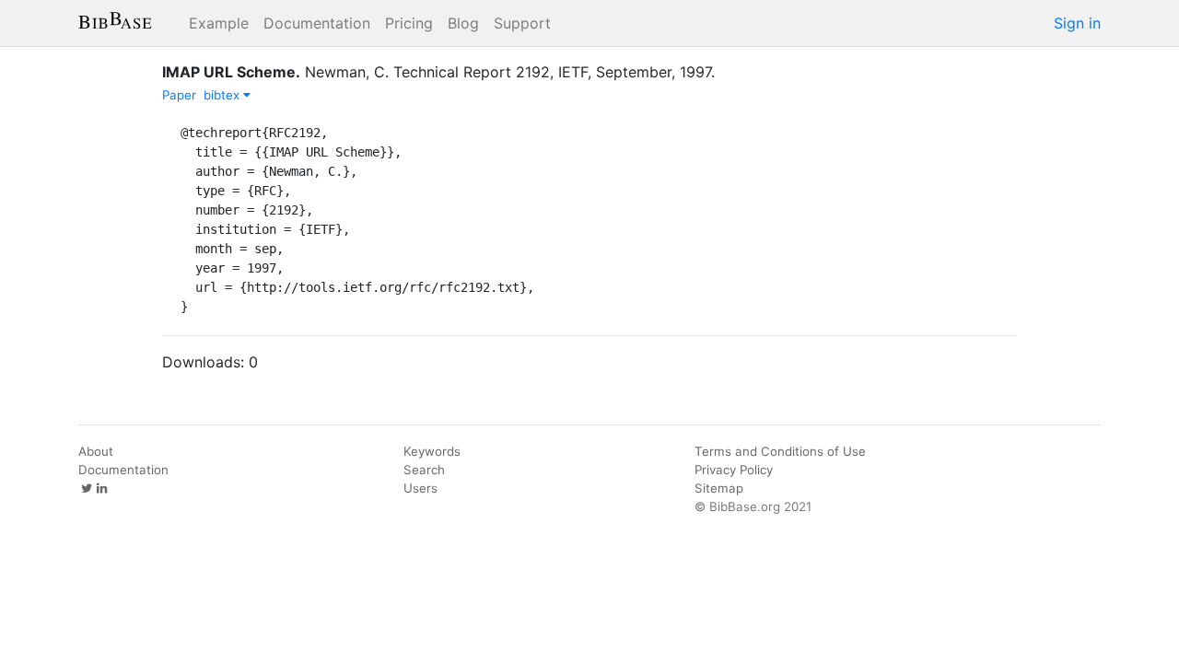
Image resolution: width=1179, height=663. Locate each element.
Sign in (1077, 23)
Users (420, 488)
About (95, 451)
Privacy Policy (734, 469)
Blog (463, 23)
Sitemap (719, 488)
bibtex (223, 94)
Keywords (432, 451)
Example (219, 23)
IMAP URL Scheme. (231, 72)
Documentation (316, 23)
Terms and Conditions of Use (780, 451)
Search (424, 469)
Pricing (409, 23)
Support (522, 23)
